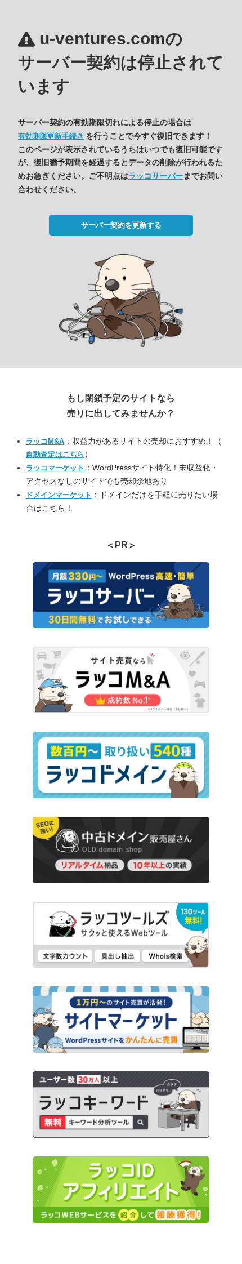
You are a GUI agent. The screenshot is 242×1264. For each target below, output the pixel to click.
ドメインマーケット (59, 495)
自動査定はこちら (55, 454)
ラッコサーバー (155, 175)
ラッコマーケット (55, 468)
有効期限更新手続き (51, 136)
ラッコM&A (45, 441)
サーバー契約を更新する (121, 225)
